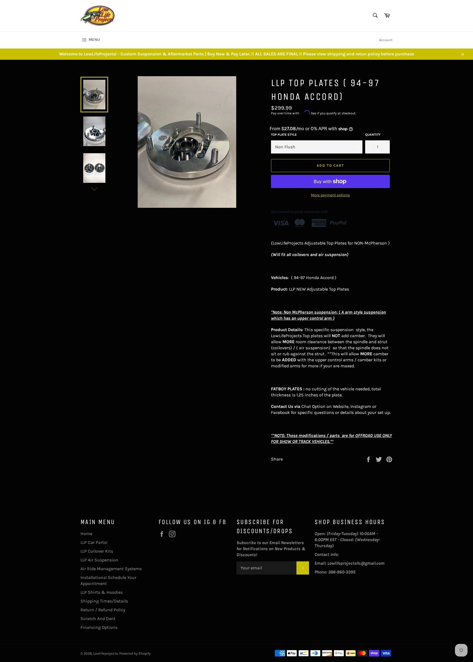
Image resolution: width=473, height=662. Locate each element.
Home (86, 533)
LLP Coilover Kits (96, 551)
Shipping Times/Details (104, 601)
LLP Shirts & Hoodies (101, 592)
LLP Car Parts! (93, 542)
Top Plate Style (284, 135)
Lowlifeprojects (105, 653)
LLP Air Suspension (99, 559)
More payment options (330, 195)
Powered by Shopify (135, 653)
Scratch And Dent (98, 618)
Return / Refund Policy (102, 609)
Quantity (372, 135)
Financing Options (98, 627)
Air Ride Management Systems (111, 568)
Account (386, 40)
